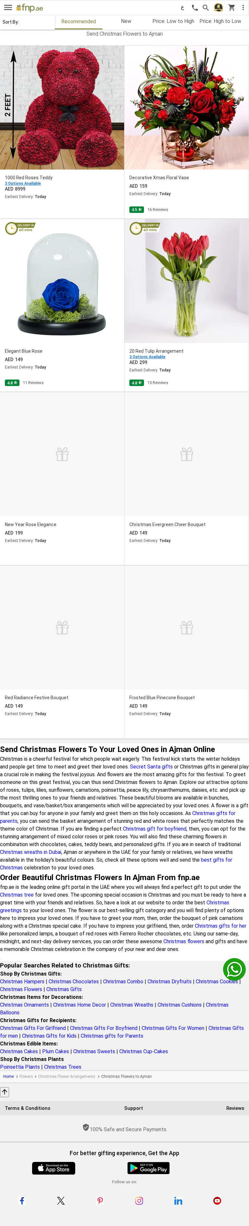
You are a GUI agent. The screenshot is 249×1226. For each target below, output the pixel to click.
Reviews (235, 1108)
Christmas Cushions (180, 1005)
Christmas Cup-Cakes (143, 1051)
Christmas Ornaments (24, 1005)
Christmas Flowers (21, 989)
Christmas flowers (183, 941)
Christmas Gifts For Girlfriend (33, 1028)
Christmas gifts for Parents (112, 1036)
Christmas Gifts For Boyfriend (103, 1028)
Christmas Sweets (94, 1051)
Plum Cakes (55, 1051)
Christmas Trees (62, 1067)
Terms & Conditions (27, 1108)
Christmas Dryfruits (170, 981)
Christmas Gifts (64, 989)
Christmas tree (17, 895)
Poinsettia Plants (20, 1067)
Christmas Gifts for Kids (49, 1036)
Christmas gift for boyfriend (154, 829)
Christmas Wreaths (131, 1005)
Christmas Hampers (22, 981)
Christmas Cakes (19, 1051)
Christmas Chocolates (74, 981)
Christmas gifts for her (220, 926)
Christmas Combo (123, 981)
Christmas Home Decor (79, 1005)
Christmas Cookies (217, 981)
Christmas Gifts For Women (173, 1028)
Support (133, 1108)
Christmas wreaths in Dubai (30, 852)
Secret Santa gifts (151, 767)
